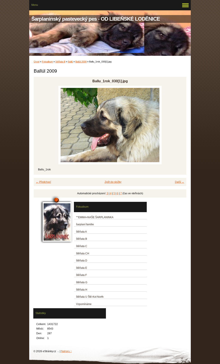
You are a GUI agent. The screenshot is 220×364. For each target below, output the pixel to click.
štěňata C (81, 246)
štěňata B (60, 61)
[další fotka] (179, 125)
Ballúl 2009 (81, 61)
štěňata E (81, 267)
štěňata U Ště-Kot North (90, 296)
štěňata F (81, 275)
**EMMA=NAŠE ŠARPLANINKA (94, 217)
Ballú (70, 61)
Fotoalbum (47, 61)
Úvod (36, 61)
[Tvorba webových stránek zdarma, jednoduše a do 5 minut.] (58, 352)
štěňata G (81, 282)
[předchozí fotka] (41, 125)
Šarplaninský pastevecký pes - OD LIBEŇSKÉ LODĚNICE (95, 19)
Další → (179, 182)
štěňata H (81, 289)
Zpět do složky (113, 182)
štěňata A (81, 231)
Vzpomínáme (84, 304)
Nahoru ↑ (66, 351)
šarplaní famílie (85, 224)
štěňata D (81, 260)
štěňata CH (82, 253)
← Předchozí (43, 182)
